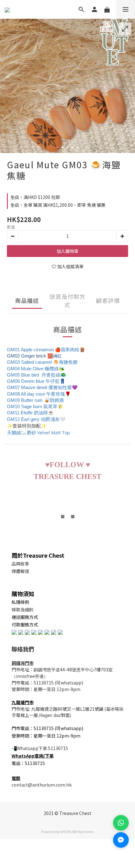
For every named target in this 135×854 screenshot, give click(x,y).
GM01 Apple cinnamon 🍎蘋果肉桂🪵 (46, 349)
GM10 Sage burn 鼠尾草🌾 (35, 406)
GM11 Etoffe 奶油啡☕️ (30, 412)
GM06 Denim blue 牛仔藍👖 (36, 381)
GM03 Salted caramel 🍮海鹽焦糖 (42, 362)
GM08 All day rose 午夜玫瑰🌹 (39, 394)
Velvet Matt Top (53, 433)
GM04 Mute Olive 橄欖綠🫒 (35, 368)
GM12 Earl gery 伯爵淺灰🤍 (36, 419)
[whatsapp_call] (121, 823)
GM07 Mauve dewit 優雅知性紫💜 (42, 387)
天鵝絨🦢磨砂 (21, 432)
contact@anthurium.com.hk (42, 785)
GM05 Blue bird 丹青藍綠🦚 (36, 375)
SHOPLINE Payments (77, 831)
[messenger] (121, 840)
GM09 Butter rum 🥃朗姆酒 (35, 400)
